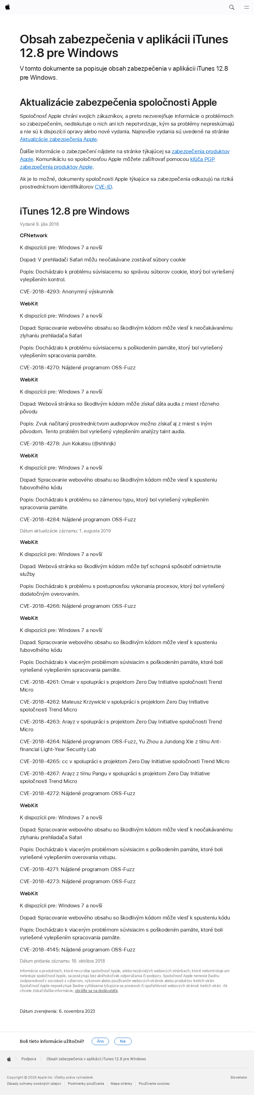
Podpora (28, 1059)
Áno (100, 1041)
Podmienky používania (86, 1084)
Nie (123, 1041)
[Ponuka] (246, 7)
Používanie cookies (154, 1084)
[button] (231, 7)
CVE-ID (103, 187)
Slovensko (238, 1077)
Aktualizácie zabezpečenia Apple (58, 139)
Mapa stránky (121, 1084)
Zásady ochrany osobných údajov (34, 1084)
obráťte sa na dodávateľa (96, 991)
